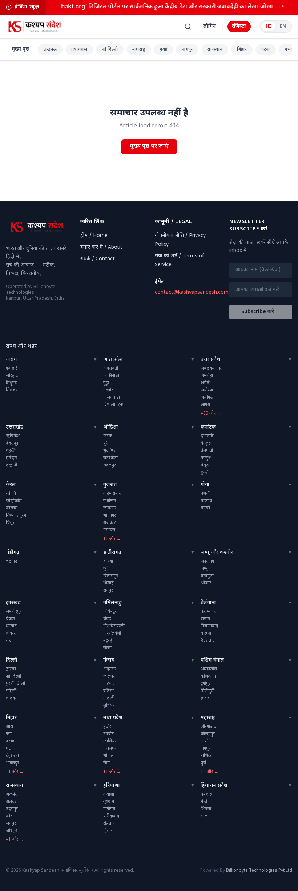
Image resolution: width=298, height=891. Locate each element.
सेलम (107, 648)
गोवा (205, 484)
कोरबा (108, 561)
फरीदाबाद (111, 816)
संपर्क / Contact (97, 259)
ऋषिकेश (13, 436)
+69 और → (211, 414)
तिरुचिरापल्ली (114, 626)
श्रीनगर (206, 583)
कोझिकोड (14, 501)
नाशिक (206, 756)
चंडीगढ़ (12, 552)
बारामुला (207, 576)
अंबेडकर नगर (211, 368)
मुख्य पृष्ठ (20, 49)
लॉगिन (209, 26)
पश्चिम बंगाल (212, 660)
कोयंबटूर (110, 612)
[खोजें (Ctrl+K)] (187, 26)
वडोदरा (109, 530)
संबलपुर (109, 465)
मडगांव (206, 501)
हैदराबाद (208, 641)
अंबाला (108, 794)
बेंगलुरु (206, 443)
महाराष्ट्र (138, 49)
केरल (11, 484)
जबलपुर (109, 749)
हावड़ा (205, 698)
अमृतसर (109, 669)
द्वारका (11, 669)
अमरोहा (207, 376)
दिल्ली (11, 660)
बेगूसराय (12, 756)
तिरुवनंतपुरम (16, 516)
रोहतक (108, 824)
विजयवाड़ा (111, 398)
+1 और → (112, 539)
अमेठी (205, 383)
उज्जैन (108, 734)
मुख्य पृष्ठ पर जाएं (149, 146)
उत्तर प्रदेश (210, 359)
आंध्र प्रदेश (113, 359)
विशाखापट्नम (114, 405)
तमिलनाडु (112, 602)
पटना (265, 49)
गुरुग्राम (108, 802)
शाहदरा (12, 698)
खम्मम (205, 619)
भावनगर (109, 516)
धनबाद (11, 626)
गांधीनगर (109, 501)
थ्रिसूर (10, 523)
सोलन (205, 816)
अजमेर (11, 794)
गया (9, 734)
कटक (107, 436)
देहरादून (12, 443)
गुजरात (110, 484)
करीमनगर (208, 612)
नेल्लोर (108, 390)
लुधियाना (110, 706)
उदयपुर (12, 809)
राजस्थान (214, 49)
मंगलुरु (206, 458)
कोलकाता (208, 676)
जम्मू (204, 569)
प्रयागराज (79, 49)
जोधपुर (11, 831)
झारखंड (13, 602)
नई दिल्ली (110, 49)
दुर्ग (105, 569)
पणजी (205, 494)
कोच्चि (11, 494)
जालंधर (109, 676)
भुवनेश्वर (109, 451)
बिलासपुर (110, 576)
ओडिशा (110, 427)
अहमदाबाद (112, 494)
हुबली (205, 473)
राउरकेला (110, 458)
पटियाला (110, 684)
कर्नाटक (208, 427)
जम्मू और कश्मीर (217, 552)
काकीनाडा (111, 376)
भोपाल (108, 756)
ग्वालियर (109, 741)
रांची (9, 641)
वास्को (205, 508)
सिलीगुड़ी (207, 691)
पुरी (106, 443)
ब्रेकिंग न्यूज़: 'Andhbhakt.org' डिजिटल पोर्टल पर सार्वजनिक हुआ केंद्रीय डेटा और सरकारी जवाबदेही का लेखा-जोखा (142, 7)
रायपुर (108, 591)
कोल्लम (11, 508)
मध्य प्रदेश (112, 717)
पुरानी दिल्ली (15, 684)
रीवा (106, 763)
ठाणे (204, 741)
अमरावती (110, 368)
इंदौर (107, 727)
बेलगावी (207, 451)
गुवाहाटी (12, 368)
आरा (9, 727)
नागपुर (187, 49)
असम (11, 359)
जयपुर (11, 824)
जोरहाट (12, 376)
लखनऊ (50, 49)
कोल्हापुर (208, 734)
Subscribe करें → (261, 311)
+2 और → (209, 772)
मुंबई (163, 49)
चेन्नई (107, 619)
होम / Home (94, 235)
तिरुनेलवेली (112, 633)
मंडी (204, 802)
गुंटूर (106, 383)
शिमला (206, 809)
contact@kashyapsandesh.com (192, 292)
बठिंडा (108, 691)
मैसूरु (205, 465)
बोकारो (11, 633)
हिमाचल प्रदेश (214, 785)
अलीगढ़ (207, 398)
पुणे (203, 763)
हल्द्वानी (11, 465)
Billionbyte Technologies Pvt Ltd (259, 871)
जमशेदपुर (13, 612)
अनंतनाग (207, 561)
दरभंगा (11, 741)
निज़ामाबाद (209, 626)
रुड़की (10, 451)
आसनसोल (209, 669)
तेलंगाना (208, 602)
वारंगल (206, 633)
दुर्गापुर (205, 684)
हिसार (108, 831)
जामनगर (109, 508)
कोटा (9, 816)
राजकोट (109, 523)
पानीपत (109, 809)
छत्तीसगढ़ (112, 552)
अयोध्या (207, 390)
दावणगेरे (207, 436)
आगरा (205, 405)
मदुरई (107, 641)
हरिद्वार (11, 458)
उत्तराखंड (14, 427)
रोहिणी (11, 691)
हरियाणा (111, 785)
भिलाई (108, 583)
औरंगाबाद (208, 727)
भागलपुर (12, 763)
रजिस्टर (239, 26)
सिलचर (11, 390)
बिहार (242, 49)
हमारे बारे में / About (101, 247)
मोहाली (108, 698)
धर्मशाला (207, 794)
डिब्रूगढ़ (11, 383)
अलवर (11, 802)
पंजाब (108, 660)
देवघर (10, 619)
